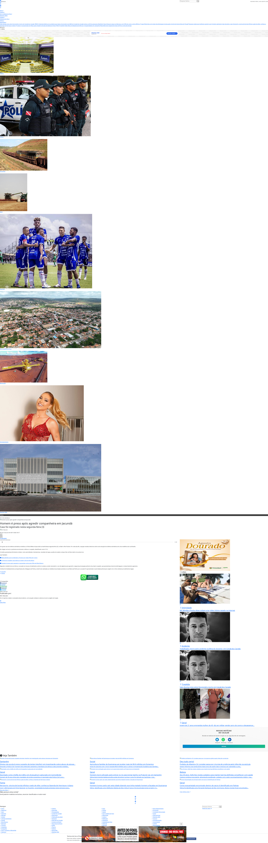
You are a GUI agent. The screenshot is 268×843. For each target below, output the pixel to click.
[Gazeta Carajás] (107, 5)
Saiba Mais (3, 602)
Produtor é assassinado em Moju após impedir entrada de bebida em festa (36, 25)
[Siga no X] (0, 4)
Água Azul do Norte (57, 823)
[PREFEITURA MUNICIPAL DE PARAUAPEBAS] (205, 555)
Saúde (104, 812)
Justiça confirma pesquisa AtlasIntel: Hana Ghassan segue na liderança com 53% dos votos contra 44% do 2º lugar (114, 24)
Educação (54, 810)
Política (2, 12)
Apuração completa (171, 33)
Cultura (104, 817)
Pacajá (3, 820)
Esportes (3, 813)
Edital (53, 825)
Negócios (3, 810)
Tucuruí (155, 818)
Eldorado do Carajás (57, 820)
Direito (3, 817)
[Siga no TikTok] (0, 7)
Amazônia (105, 820)
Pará (103, 808)
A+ (1, 536)
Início (2, 10)
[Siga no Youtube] (0, 6)
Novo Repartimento (158, 808)
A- (1, 534)
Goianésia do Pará (107, 822)
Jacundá (3, 571)
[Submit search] (220, 807)
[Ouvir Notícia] (2, 542)
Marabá (3, 815)
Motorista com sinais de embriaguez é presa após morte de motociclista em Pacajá (166, 24)
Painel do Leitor (206, 808)
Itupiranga (3, 22)
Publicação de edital (57, 817)
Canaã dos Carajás (57, 813)
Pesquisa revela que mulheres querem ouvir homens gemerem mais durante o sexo (210, 24)
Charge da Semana (6, 818)
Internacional (156, 815)
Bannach (3, 823)
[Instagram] (0, 601)
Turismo (3, 825)
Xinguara (54, 818)
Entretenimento (157, 820)
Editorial (104, 823)
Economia (155, 810)
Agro (2, 812)
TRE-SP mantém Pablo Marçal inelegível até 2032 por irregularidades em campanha (78, 25)
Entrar (224, 746)
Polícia (2, 20)
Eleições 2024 (156, 817)
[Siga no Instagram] (135, 798)
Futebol (2, 17)
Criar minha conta (185, 792)
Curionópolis (156, 822)
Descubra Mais (4, 790)
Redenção (105, 818)
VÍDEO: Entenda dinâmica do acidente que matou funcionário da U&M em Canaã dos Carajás (59, 24)
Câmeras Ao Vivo (5, 19)
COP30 (155, 823)
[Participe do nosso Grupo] (89, 577)
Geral (154, 813)
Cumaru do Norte (56, 822)
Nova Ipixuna (156, 825)
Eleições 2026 (4, 15)
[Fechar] (181, 824)
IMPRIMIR (4, 538)
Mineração (105, 815)
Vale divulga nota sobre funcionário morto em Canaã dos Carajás (17, 24)
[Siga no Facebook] (135, 796)
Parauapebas (55, 812)
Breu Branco (4, 822)
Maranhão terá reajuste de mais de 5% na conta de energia (115, 25)
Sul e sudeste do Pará (6, 14)
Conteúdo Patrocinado (159, 812)
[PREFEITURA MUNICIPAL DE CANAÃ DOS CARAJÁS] (134, 834)
